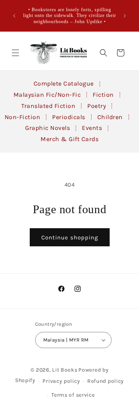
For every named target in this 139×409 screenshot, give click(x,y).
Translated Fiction (48, 105)
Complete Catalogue (64, 83)
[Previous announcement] (14, 15)
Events (92, 127)
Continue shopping (69, 237)
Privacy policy (61, 381)
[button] (15, 52)
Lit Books (64, 370)
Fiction (103, 94)
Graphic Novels (47, 127)
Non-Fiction (23, 117)
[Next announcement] (124, 15)
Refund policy (105, 381)
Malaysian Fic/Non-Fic (47, 94)
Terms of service (73, 395)
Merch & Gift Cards (69, 139)
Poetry (96, 105)
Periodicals (68, 117)
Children (110, 117)
